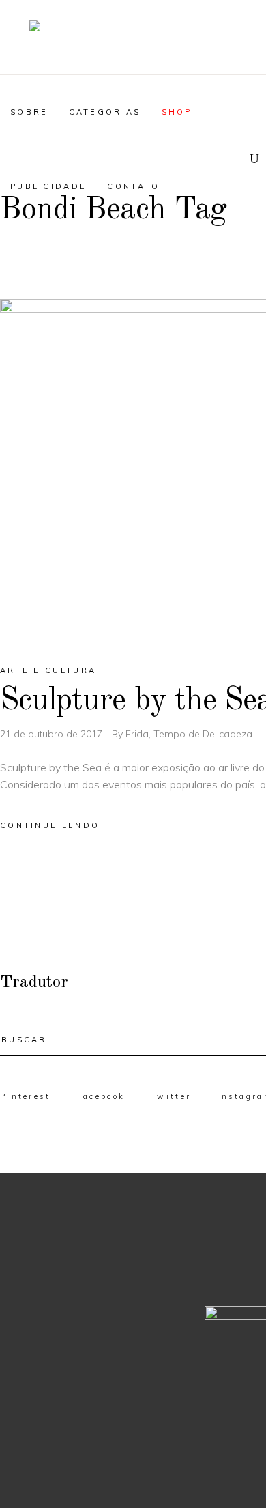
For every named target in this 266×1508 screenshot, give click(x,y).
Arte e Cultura (48, 670)
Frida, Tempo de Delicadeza (188, 734)
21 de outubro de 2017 (52, 734)
